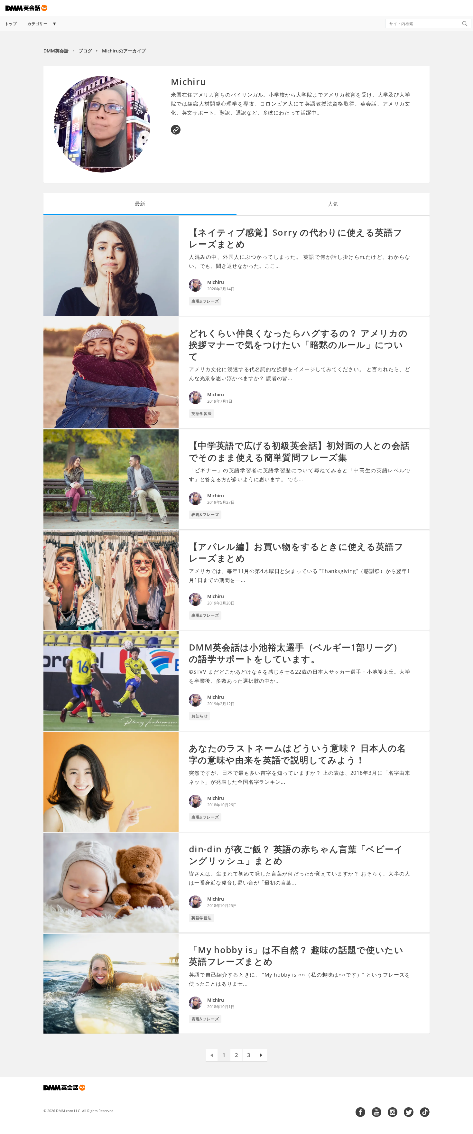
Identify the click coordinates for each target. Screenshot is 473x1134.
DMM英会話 (56, 51)
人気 (333, 203)
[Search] (464, 23)
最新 (140, 203)
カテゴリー (37, 23)
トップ (11, 23)
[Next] (261, 1055)
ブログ (85, 51)
